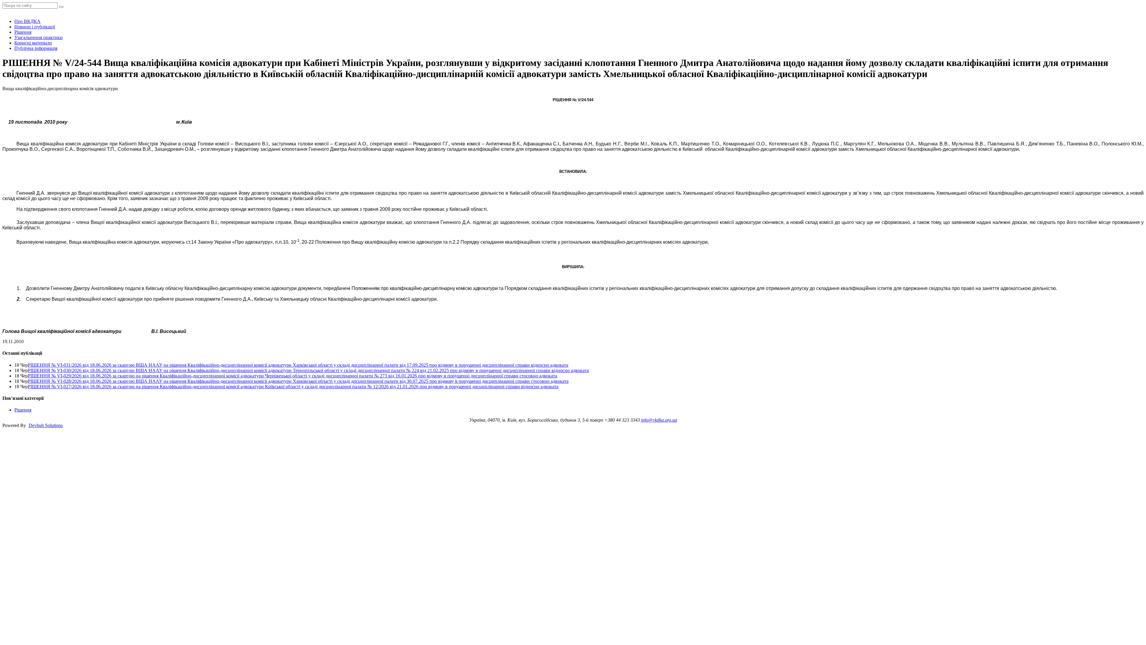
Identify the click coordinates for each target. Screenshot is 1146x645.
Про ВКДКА (27, 21)
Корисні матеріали (33, 42)
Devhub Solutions (46, 425)
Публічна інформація (35, 48)
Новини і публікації (34, 26)
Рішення (22, 32)
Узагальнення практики (38, 37)
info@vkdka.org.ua (659, 420)
